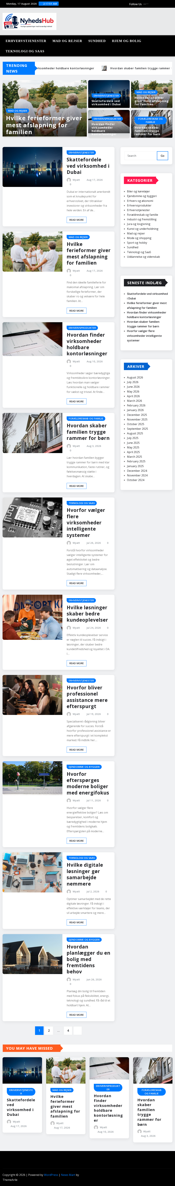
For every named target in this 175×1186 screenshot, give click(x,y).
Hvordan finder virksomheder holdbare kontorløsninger (104, 129)
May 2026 (133, 391)
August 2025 (135, 433)
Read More (76, 219)
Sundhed (97, 41)
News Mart (68, 1175)
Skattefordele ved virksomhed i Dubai (106, 102)
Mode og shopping (139, 238)
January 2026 (135, 410)
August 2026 (135, 377)
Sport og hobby (137, 243)
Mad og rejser (67, 41)
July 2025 (132, 438)
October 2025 (135, 424)
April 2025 (133, 452)
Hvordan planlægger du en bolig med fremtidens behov (88, 959)
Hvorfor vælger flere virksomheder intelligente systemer (86, 522)
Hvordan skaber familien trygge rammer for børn (147, 131)
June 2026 (133, 387)
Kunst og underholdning (142, 229)
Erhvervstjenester (26, 41)
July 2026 (132, 382)
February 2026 (136, 405)
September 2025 (137, 429)
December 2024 (137, 471)
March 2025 (134, 457)
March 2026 (134, 401)
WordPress (51, 1175)
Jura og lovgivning (138, 224)
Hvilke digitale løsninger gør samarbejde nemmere (85, 874)
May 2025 (133, 447)
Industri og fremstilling (142, 219)
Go (162, 156)
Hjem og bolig (126, 41)
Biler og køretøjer (138, 191)
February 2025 (136, 461)
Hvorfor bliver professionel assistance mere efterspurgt (87, 696)
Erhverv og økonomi (140, 201)
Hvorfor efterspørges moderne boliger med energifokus (88, 783)
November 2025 (137, 419)
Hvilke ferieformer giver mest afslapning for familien (44, 125)
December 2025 (137, 415)
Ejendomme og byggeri (142, 196)
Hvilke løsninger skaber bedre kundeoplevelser (87, 613)
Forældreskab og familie (142, 215)
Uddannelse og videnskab (143, 257)
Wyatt (76, 179)
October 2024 (135, 480)
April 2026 (133, 396)
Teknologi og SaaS (25, 51)
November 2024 (137, 475)
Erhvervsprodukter (139, 205)
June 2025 (133, 443)
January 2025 (135, 466)
